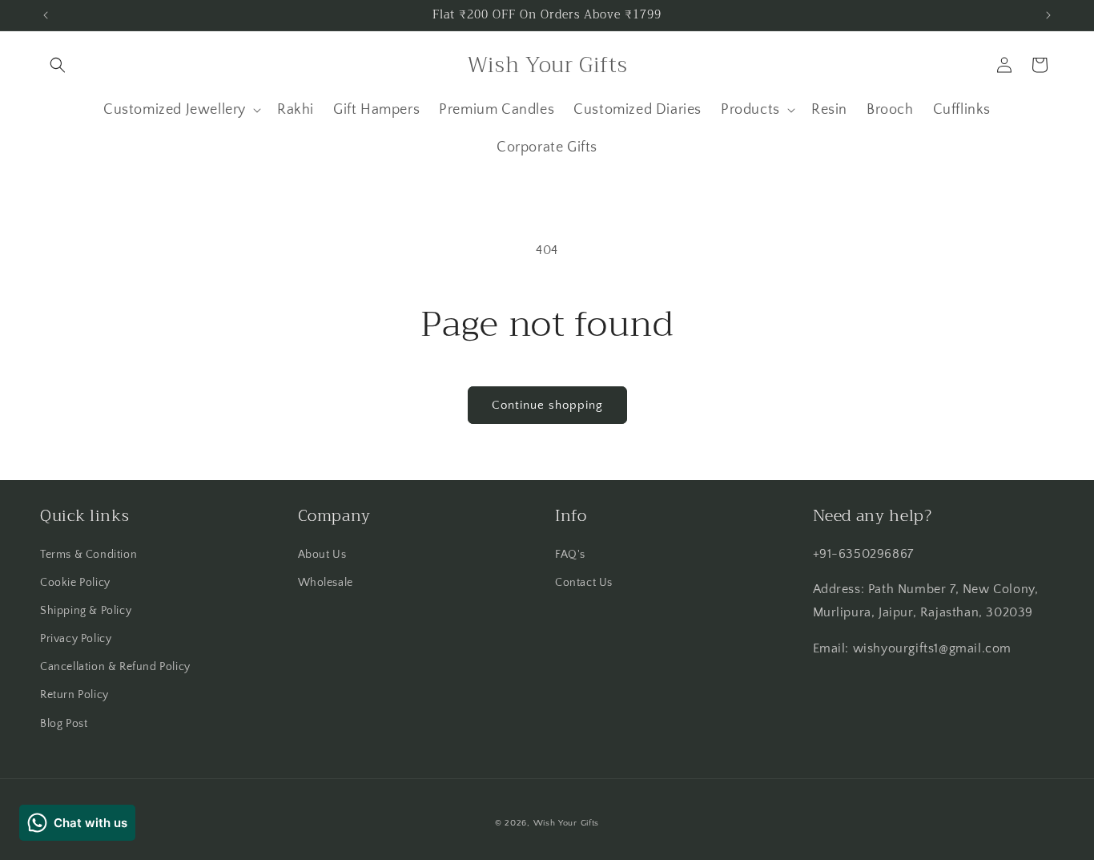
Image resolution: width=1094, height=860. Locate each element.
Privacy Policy (75, 638)
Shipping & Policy (85, 610)
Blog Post (63, 723)
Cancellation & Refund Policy (115, 666)
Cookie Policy (75, 582)
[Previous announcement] (45, 15)
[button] (57, 65)
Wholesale (325, 582)
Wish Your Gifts (566, 823)
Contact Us (584, 582)
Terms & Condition (88, 554)
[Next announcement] (1048, 15)
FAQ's (570, 554)
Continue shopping (547, 405)
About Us (322, 554)
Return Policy (74, 694)
